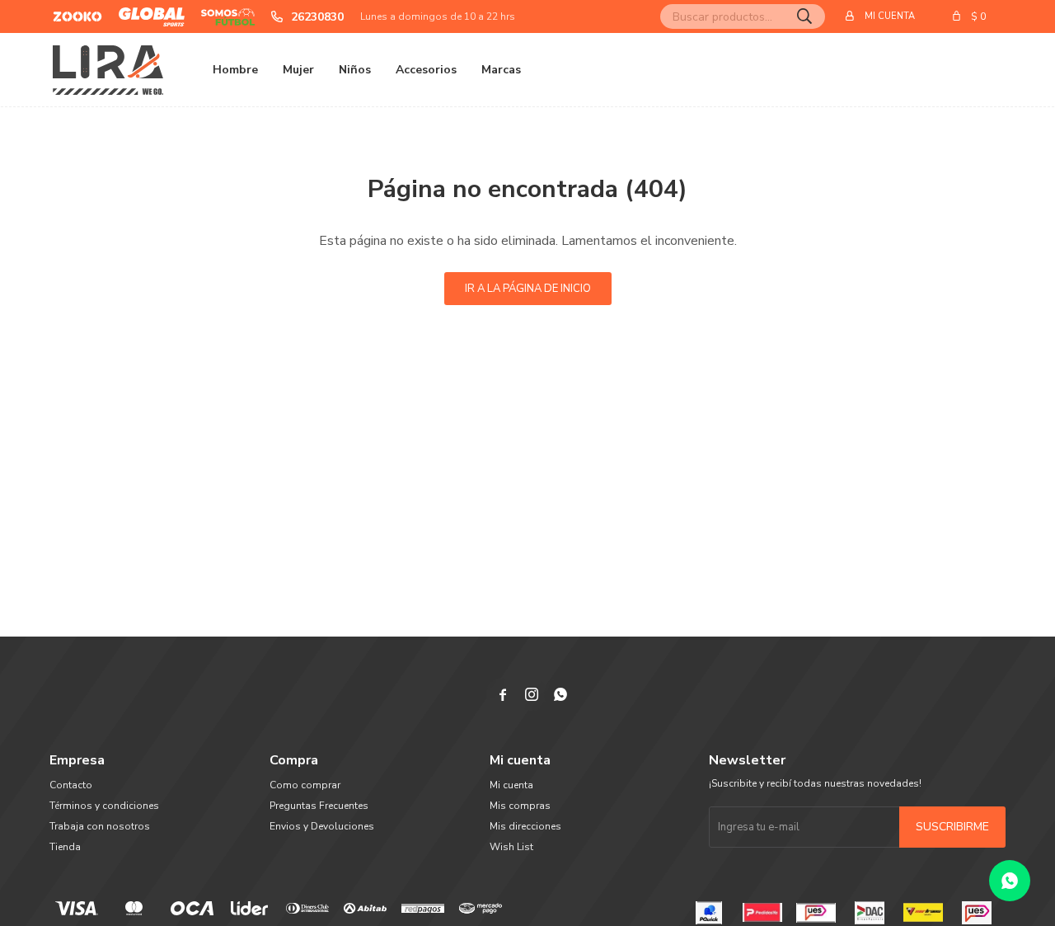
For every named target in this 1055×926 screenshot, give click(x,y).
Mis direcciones (525, 826)
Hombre (235, 70)
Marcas (501, 70)
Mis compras (520, 805)
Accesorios (426, 70)
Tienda (65, 846)
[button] (804, 16)
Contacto (70, 785)
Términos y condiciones (104, 805)
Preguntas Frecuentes (319, 805)
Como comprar (305, 785)
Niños (355, 70)
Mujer (298, 70)
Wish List (511, 846)
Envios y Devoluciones (322, 826)
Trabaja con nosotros (99, 826)
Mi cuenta (511, 785)
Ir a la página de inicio (528, 288)
